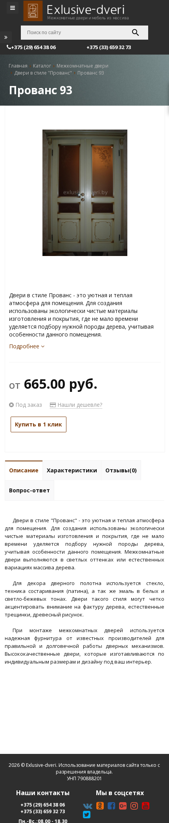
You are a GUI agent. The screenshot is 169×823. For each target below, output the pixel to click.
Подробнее (25, 346)
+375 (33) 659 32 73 (42, 811)
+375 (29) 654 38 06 (42, 804)
